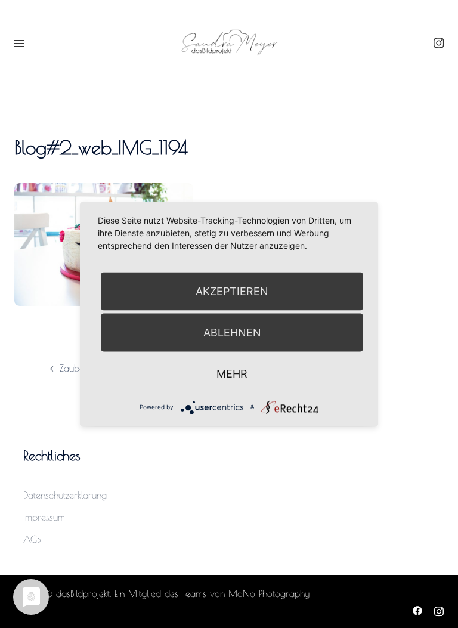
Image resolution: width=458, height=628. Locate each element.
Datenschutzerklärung (65, 495)
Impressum (44, 517)
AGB (32, 539)
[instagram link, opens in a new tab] (437, 42)
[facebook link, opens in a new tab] (417, 609)
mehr (231, 373)
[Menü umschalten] (19, 43)
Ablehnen (232, 332)
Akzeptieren (232, 290)
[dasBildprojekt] (229, 41)
